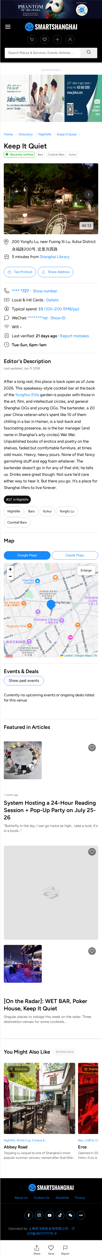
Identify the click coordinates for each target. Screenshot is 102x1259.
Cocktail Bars (17, 522)
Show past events (24, 680)
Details (52, 300)
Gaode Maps (74, 555)
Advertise (62, 1197)
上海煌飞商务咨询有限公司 (48, 1228)
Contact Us (41, 1197)
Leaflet (68, 655)
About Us (21, 1197)
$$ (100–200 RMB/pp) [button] (58, 309)
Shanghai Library (55, 256)
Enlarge (86, 570)
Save (51, 1253)
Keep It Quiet (67, 134)
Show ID (58, 318)
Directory (26, 134)
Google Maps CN (86, 655)
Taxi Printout (23, 272)
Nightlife (44, 134)
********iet (38, 318)
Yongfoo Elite (27, 394)
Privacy (80, 1197)
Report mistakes (74, 335)
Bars (31, 511)
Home (8, 134)
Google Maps (27, 555)
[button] (36, 1250)
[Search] (88, 53)
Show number (45, 291)
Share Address (59, 272)
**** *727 (20, 291)
